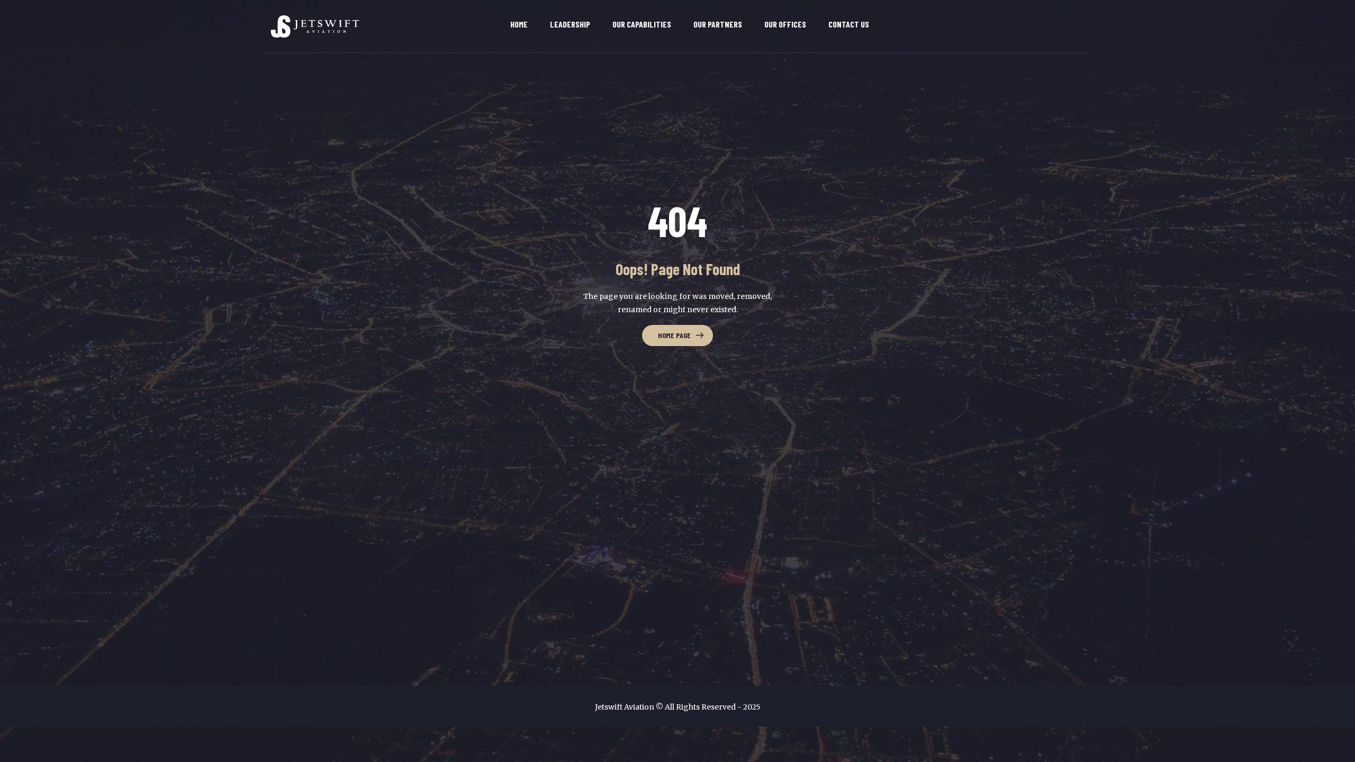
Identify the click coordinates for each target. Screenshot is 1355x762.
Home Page (674, 335)
